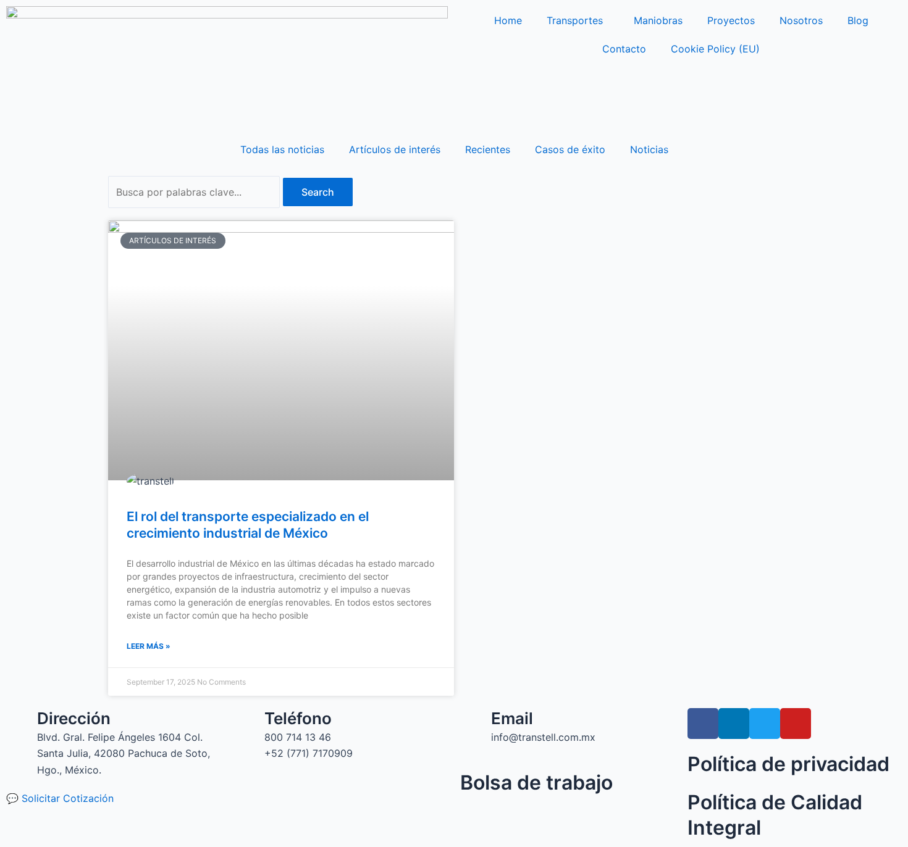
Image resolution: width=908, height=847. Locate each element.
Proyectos (731, 20)
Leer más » (148, 646)
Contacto (624, 49)
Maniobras (658, 20)
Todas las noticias (282, 149)
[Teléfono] (248, 723)
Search (317, 192)
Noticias (649, 149)
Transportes (575, 20)
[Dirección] (21, 723)
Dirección (74, 718)
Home (508, 20)
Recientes (487, 149)
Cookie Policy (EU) (715, 49)
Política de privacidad (788, 764)
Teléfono (298, 718)
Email (512, 718)
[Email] (475, 723)
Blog (857, 20)
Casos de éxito (570, 149)
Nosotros (801, 20)
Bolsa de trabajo (536, 782)
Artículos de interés (394, 149)
